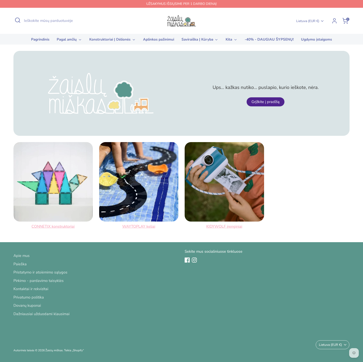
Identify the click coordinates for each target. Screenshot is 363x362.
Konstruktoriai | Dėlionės (110, 39)
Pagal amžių (67, 39)
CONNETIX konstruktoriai (53, 226)
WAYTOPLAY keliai (138, 226)
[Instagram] (194, 260)
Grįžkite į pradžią (265, 101)
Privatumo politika (28, 297)
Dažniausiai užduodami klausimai (41, 313)
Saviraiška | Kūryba (198, 39)
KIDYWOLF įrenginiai (224, 226)
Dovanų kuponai (27, 305)
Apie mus (21, 255)
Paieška (20, 264)
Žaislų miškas (54, 350)
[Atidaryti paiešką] (17, 20)
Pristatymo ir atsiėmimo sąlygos (40, 272)
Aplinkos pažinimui (158, 39)
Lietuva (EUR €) (307, 21)
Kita (229, 39)
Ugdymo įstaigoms (316, 39)
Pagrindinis (40, 39)
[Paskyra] (334, 21)
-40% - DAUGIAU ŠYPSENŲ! (269, 39)
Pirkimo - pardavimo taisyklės (38, 280)
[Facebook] (187, 260)
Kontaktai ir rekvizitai (30, 288)
